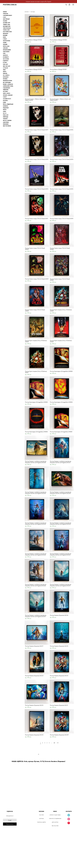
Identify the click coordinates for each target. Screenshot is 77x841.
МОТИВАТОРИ (6, 26)
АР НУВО (5, 91)
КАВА (4, 102)
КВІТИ (4, 71)
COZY (4, 17)
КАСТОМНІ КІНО (7, 31)
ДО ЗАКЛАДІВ (7, 82)
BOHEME (5, 35)
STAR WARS (6, 51)
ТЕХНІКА (5, 118)
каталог (27, 11)
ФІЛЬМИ (5, 44)
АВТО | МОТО (6, 93)
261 (54, 742)
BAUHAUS (5, 33)
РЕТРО (4, 109)
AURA (4, 111)
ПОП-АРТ (5, 64)
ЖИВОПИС (6, 89)
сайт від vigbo (6, 837)
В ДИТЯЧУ (5, 60)
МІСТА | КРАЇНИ (7, 120)
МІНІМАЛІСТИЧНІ (7, 80)
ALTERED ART (6, 22)
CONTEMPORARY (7, 15)
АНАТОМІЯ (6, 122)
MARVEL (5, 73)
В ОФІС (5, 62)
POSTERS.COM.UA (10, 4)
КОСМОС (5, 100)
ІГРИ (4, 53)
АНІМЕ (4, 42)
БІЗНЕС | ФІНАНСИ (8, 84)
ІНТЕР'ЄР (5, 55)
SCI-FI (4, 113)
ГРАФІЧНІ (5, 13)
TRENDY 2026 (6, 24)
